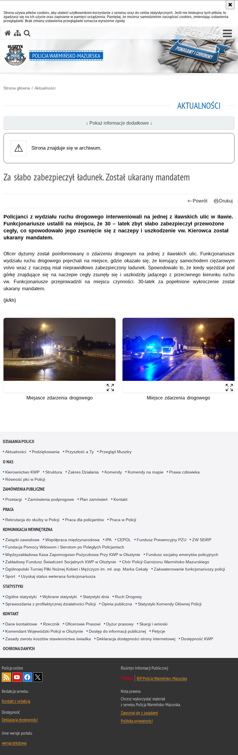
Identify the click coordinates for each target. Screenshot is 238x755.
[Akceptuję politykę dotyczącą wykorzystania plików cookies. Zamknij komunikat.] (230, 4)
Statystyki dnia (96, 596)
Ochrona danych (19, 648)
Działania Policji (18, 441)
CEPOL (124, 539)
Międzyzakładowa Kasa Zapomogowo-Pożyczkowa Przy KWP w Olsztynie (72, 554)
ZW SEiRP (201, 539)
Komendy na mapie (145, 472)
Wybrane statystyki (59, 596)
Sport (10, 576)
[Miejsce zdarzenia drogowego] (178, 355)
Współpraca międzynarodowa (72, 539)
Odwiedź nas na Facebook (27, 677)
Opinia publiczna (117, 604)
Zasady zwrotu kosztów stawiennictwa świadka (48, 638)
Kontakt (120, 499)
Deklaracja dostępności (20, 719)
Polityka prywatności (137, 721)
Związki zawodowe (22, 539)
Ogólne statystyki (21, 596)
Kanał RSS (6, 677)
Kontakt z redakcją (16, 701)
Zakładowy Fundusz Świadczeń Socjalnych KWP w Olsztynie (60, 561)
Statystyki (13, 586)
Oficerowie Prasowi (82, 624)
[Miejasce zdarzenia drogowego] (59, 355)
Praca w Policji (123, 519)
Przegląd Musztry (115, 451)
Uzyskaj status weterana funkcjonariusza (58, 576)
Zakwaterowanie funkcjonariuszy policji (189, 569)
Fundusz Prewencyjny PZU (161, 539)
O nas (8, 462)
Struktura (53, 472)
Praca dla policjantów (84, 519)
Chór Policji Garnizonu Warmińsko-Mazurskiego (165, 561)
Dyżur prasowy (120, 624)
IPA (108, 539)
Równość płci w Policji (25, 479)
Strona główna (16, 88)
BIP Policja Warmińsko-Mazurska (162, 678)
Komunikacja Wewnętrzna (28, 529)
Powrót (200, 200)
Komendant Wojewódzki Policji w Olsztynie (44, 631)
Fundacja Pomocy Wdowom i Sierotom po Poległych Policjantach (64, 547)
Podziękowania (45, 451)
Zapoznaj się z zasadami (139, 712)
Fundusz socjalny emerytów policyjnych (182, 554)
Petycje (158, 631)
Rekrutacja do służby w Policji (32, 519)
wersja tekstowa (14, 743)
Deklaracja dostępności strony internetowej (136, 638)
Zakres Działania (83, 472)
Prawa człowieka (184, 472)
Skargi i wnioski (153, 624)
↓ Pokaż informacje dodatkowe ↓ (119, 123)
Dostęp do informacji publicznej (117, 631)
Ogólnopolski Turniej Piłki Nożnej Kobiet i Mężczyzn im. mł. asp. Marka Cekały (76, 569)
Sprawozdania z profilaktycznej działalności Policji (50, 604)
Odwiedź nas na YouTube (16, 677)
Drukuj (226, 200)
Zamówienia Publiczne (24, 489)
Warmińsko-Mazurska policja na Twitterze (37, 677)
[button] (227, 34)
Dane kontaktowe (21, 624)
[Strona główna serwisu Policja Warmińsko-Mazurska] (8, 33)
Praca (8, 509)
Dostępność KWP (197, 638)
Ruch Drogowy (128, 596)
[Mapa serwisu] (17, 33)
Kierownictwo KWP (22, 472)
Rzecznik (51, 624)
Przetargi (13, 499)
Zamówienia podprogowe (51, 499)
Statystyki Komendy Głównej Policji (169, 604)
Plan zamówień (94, 499)
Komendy (113, 472)
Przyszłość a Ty (79, 451)
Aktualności (45, 88)
